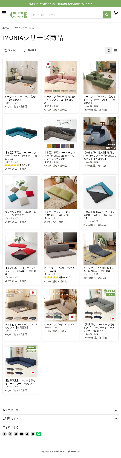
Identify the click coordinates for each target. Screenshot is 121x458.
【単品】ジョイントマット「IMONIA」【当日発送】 (58, 214)
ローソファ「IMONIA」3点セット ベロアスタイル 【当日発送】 (60, 99)
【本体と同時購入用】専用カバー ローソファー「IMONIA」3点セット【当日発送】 (100, 155)
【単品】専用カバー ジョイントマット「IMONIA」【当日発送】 (20, 271)
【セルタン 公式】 (12, 102)
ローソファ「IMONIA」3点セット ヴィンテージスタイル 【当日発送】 (100, 99)
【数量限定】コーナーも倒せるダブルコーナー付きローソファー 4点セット (99, 327)
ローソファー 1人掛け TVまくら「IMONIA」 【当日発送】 (99, 270)
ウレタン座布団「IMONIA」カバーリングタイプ (20, 214)
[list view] (115, 50)
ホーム (5, 27)
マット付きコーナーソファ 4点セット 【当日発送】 (21, 326)
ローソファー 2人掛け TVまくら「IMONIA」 (59, 270)
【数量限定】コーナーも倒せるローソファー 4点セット (20, 382)
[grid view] (108, 50)
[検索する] (107, 14)
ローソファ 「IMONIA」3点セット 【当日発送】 (21, 98)
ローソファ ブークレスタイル (59, 324)
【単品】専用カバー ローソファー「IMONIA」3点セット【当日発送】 (21, 155)
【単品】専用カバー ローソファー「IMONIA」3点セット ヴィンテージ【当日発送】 (60, 155)
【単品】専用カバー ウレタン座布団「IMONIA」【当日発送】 (99, 215)
